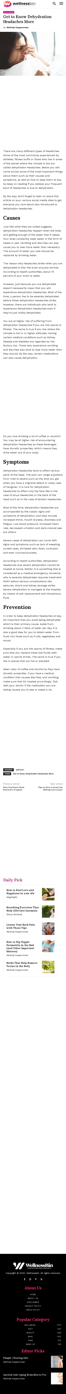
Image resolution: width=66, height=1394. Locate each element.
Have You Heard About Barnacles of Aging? (13, 788)
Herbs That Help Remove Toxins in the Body (21, 964)
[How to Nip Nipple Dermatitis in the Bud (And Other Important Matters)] (48, 946)
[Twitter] (41, 1279)
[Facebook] (25, 1279)
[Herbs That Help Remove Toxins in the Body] (48, 967)
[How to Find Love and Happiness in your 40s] (48, 894)
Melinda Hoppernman (17, 27)
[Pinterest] (36, 1279)
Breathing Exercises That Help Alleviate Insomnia (22, 909)
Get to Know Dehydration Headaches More (33, 774)
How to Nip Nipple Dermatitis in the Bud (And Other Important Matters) (20, 946)
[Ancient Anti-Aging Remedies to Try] (57, 1378)
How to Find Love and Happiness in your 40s (20, 892)
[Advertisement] (33, 113)
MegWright (11, 897)
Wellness (9, 12)
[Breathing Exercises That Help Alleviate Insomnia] (48, 911)
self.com (20, 770)
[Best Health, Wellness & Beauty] (19, 4)
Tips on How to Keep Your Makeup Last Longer (50, 788)
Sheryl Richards (14, 914)
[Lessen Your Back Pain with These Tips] (48, 929)
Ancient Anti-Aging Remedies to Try (24, 1374)
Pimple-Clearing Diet (15, 1357)
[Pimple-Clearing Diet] (57, 1362)
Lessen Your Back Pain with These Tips (20, 926)
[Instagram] (30, 1279)
